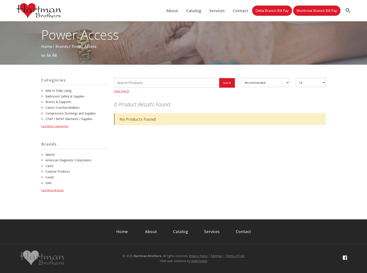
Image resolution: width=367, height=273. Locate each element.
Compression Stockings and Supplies (70, 113)
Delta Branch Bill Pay (272, 10)
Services (217, 10)
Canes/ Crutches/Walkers (62, 108)
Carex (49, 166)
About (172, 10)
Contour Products (57, 171)
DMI (48, 183)
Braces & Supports (58, 102)
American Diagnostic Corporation (68, 160)
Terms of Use (235, 256)
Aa (43, 55)
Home (46, 46)
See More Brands (52, 190)
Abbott (50, 155)
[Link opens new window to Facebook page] (345, 258)
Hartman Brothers (147, 256)
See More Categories (54, 126)
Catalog (193, 10)
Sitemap (216, 256)
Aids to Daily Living (58, 91)
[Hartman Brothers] (39, 14)
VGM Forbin (199, 261)
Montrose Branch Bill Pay (316, 10)
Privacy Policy (198, 256)
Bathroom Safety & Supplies (65, 96)
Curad (49, 177)
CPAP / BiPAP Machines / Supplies (68, 119)
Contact (240, 10)
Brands (61, 46)
